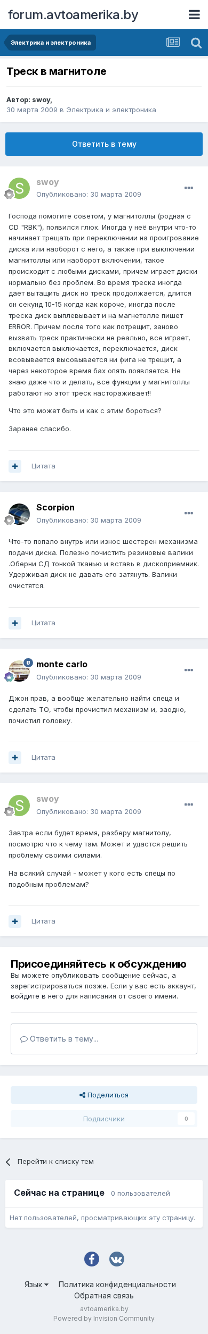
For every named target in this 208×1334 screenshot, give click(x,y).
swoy (41, 99)
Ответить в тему (104, 143)
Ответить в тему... (63, 1038)
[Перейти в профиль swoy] (19, 188)
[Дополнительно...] (188, 188)
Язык (34, 1284)
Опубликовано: (88, 194)
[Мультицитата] (15, 466)
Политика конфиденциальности (117, 1284)
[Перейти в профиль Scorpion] (19, 514)
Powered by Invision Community (104, 1318)
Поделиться (107, 1094)
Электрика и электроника (111, 109)
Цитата (43, 466)
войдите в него (37, 996)
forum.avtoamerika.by (73, 14)
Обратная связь (104, 1295)
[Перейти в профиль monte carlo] (19, 671)
